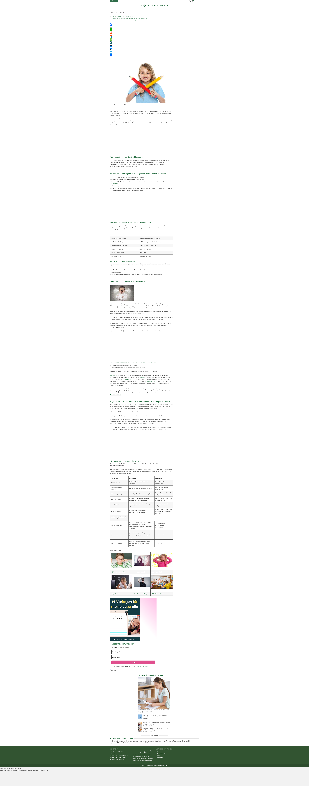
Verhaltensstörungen (129, 379)
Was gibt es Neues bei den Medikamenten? (124, 16)
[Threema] (141, 45)
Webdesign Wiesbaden (123, 755)
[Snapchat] (141, 50)
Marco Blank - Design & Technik (118, 757)
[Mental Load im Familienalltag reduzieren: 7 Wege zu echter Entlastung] (140, 724)
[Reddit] (141, 34)
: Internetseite (117, 394)
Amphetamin (143, 377)
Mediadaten (160, 757)
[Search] (190, 1)
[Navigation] (197, 1)
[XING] (141, 42)
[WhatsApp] (141, 29)
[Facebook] (141, 24)
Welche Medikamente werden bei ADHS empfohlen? (128, 20)
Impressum (160, 752)
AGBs (158, 755)
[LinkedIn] (141, 37)
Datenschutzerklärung (142, 666)
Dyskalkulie (114, 183)
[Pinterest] (141, 32)
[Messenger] (141, 47)
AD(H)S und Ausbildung (140, 594)
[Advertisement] (141, 141)
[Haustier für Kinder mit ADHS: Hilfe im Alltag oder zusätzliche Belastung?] (140, 729)
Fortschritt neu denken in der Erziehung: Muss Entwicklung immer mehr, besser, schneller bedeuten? (155, 716)
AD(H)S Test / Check (156, 572)
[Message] (141, 39)
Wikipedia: (113, 375)
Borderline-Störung (152, 381)
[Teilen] (141, 55)
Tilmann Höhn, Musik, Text (117, 759)
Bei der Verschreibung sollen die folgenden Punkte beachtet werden (131, 18)
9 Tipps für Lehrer (115, 594)
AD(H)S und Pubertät (139, 572)
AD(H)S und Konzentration (118, 572)
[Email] (141, 27)
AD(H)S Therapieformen (157, 594)
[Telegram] (141, 52)
